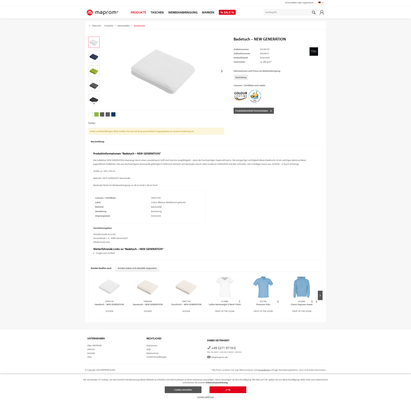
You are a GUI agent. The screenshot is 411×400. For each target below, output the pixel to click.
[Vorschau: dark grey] (94, 85)
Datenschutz (152, 353)
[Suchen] (313, 12)
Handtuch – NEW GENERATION (109, 304)
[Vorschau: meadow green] (94, 71)
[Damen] (278, 301)
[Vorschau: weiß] (94, 42)
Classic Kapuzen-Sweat (302, 304)
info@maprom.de (219, 357)
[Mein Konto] (321, 12)
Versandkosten (264, 370)
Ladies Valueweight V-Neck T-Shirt (225, 304)
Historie (91, 349)
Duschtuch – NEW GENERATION (186, 304)
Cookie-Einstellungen (156, 356)
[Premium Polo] (263, 287)
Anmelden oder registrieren (300, 2)
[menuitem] (290, 12)
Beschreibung (97, 141)
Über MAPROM (94, 345)
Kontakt (91, 353)
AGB (148, 349)
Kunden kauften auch (101, 268)
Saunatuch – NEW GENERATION (148, 304)
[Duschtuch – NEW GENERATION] (186, 287)
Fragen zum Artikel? (105, 253)
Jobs (89, 356)
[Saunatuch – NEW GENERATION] (148, 287)
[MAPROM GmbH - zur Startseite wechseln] (102, 12)
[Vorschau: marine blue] (94, 56)
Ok (228, 389)
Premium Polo (263, 304)
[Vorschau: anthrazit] (94, 100)
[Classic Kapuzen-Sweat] (302, 287)
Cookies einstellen (183, 389)
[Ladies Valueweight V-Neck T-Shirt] (225, 287)
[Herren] (240, 301)
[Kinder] (317, 301)
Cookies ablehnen (205, 397)
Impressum (151, 345)
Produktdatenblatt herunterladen (251, 110)
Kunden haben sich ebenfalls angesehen (137, 268)
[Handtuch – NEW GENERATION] (109, 287)
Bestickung (241, 77)
